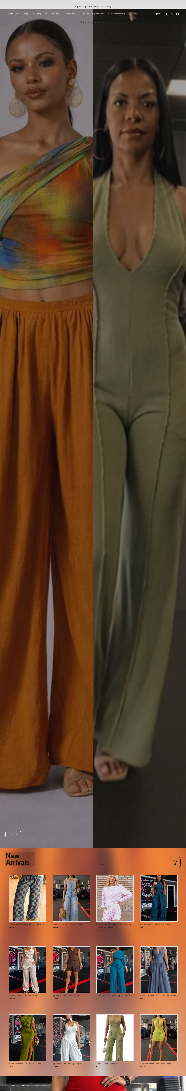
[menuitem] (136, 13)
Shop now (13, 834)
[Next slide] (178, 6)
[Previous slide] (6, 6)
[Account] (172, 14)
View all (102, 864)
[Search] (166, 14)
